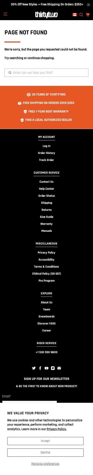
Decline (45, 452)
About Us (46, 302)
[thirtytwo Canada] (46, 15)
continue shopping (41, 58)
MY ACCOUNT (46, 137)
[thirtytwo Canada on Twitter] (34, 369)
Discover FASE (46, 323)
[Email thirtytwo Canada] (59, 369)
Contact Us (46, 182)
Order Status (46, 196)
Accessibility (46, 260)
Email (6, 396)
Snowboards (47, 316)
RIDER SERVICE (46, 343)
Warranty (46, 224)
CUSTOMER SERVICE (47, 173)
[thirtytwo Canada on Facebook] (40, 369)
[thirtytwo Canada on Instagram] (53, 369)
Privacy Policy (46, 253)
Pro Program (47, 281)
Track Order (46, 160)
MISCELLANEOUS (46, 244)
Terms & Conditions (46, 267)
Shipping (46, 203)
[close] (88, 4)
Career (46, 331)
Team (46, 309)
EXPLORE (46, 293)
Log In (46, 146)
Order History (46, 153)
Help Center (46, 189)
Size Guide (46, 217)
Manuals (46, 231)
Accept (45, 441)
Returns (47, 210)
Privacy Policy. (57, 429)
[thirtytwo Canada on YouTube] (46, 369)
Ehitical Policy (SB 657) (46, 274)
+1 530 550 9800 (47, 352)
